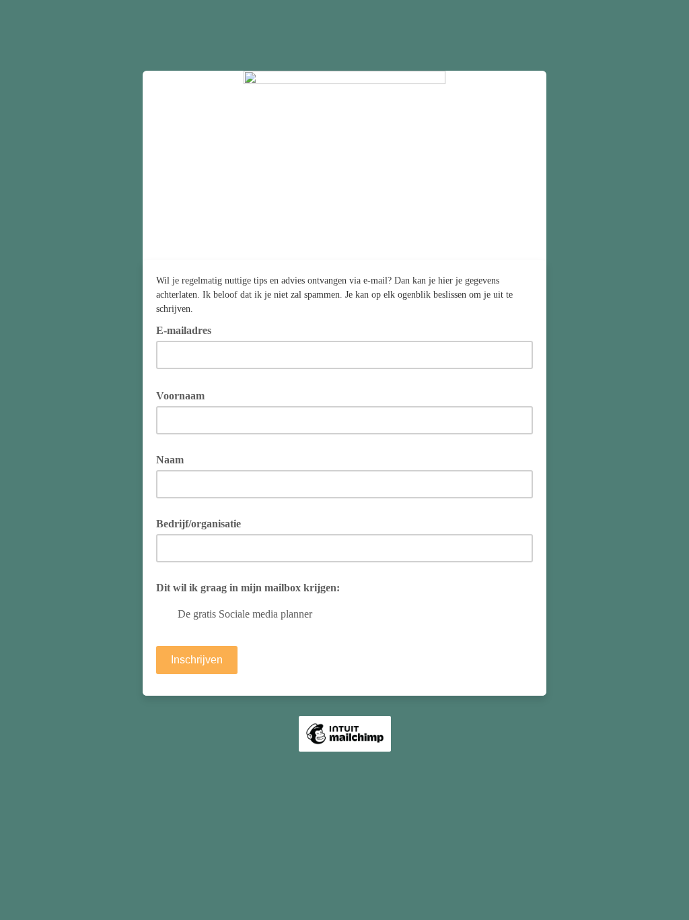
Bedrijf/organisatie (198, 523)
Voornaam (185, 394)
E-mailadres (188, 329)
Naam (170, 459)
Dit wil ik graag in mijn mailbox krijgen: (248, 587)
